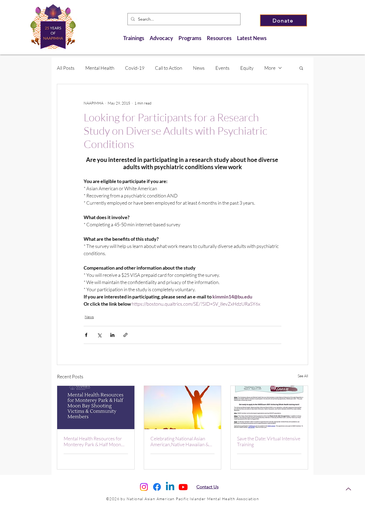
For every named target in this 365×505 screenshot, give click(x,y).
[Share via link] (125, 334)
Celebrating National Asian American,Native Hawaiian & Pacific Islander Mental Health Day (180, 441)
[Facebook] (157, 487)
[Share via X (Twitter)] (99, 334)
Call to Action (168, 68)
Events (222, 68)
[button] (301, 68)
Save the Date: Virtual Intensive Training (268, 441)
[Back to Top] (348, 489)
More (269, 68)
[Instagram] (144, 487)
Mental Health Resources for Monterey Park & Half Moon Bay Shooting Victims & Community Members (93, 441)
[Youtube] (183, 487)
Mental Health (99, 68)
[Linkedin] (170, 487)
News (199, 68)
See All (303, 376)
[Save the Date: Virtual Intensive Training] (269, 407)
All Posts (66, 68)
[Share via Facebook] (86, 334)
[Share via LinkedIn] (112, 334)
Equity (247, 68)
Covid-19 (134, 68)
